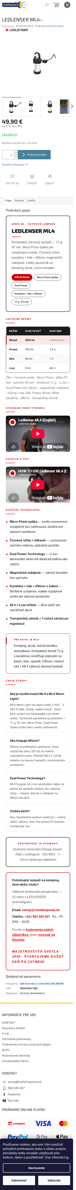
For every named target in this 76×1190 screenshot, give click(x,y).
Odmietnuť (19, 1180)
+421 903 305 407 (37, 916)
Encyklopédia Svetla (15, 1061)
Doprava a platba (13, 1028)
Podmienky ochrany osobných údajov (26, 1044)
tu (67, 1157)
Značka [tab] (31, 201)
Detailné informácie (13, 165)
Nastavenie (36, 1168)
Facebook (14, 1094)
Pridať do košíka (37, 154)
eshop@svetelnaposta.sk (41, 910)
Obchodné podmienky (16, 1039)
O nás (5, 1033)
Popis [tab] (8, 201)
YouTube (13, 1100)
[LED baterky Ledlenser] (16, 30)
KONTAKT (9, 1023)
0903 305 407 (16, 1088)
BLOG (6, 1050)
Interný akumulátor (32, 993)
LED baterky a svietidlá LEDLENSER (42, 984)
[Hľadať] (47, 5)
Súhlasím (54, 1180)
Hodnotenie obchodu (16, 1055)
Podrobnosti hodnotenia (49, 26)
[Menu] (67, 5)
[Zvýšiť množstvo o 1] (16, 152)
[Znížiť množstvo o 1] (16, 157)
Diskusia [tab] (19, 201)
